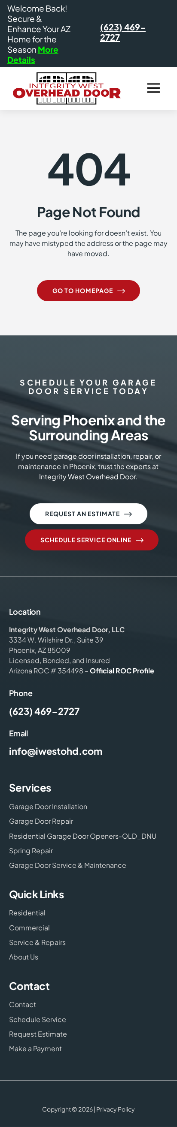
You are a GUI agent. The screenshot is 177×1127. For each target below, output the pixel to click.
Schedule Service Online (92, 540)
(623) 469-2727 (123, 31)
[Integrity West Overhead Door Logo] (67, 88)
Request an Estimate (89, 514)
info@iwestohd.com (55, 751)
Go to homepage (89, 291)
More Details (32, 54)
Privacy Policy (115, 1109)
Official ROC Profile (122, 670)
